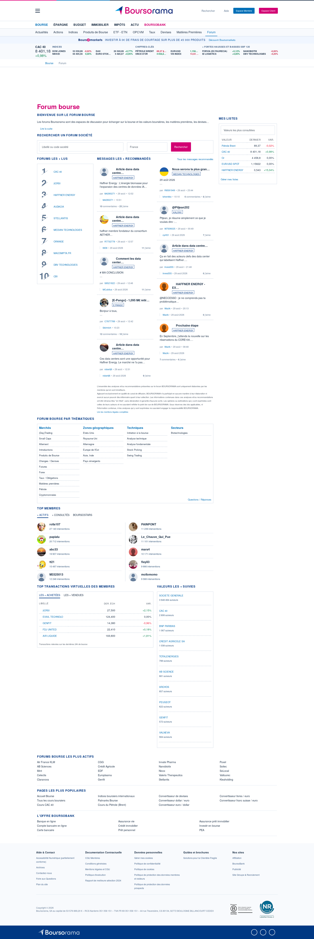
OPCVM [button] (138, 32)
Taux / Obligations (48, 478)
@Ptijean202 (180, 207)
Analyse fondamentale (138, 444)
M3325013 (56, 574)
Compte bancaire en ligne (52, 825)
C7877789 (109, 321)
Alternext (44, 444)
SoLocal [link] (224, 771)
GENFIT (47, 623)
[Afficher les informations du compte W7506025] (164, 210)
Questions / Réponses (199, 499)
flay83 (145, 562)
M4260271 (109, 193)
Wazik (167, 308)
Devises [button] (166, 32)
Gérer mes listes (229, 179)
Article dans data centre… (125, 171)
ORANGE (59, 241)
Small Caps (45, 438)
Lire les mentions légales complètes (113, 411)
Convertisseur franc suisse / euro (239, 800)
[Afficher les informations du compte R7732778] (104, 219)
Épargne (60, 25)
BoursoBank (155, 25)
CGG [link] (101, 762)
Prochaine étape (187, 325)
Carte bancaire (45, 830)
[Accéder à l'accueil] (38, 63)
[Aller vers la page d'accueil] (155, 10)
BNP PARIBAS (167, 626)
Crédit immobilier (128, 825)
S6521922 (109, 283)
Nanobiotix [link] (165, 766)
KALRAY (177, 212)
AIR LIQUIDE (50, 636)
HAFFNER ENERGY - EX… (188, 286)
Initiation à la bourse (137, 433)
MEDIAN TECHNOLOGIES (68, 230)
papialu (54, 537)
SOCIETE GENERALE (171, 595)
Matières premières (49, 483)
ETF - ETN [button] (120, 32)
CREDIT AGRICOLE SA (172, 641)
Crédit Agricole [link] (106, 766)
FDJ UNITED (50, 629)
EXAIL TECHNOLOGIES (56, 616)
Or (223, 158)
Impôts (119, 25)
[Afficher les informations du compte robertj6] (104, 347)
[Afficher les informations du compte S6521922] (104, 261)
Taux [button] (152, 32)
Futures (43, 466)
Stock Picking (134, 449)
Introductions (46, 449)
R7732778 (109, 241)
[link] (40, 867)
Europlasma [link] (105, 775)
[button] (37, 11)
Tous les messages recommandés (195, 159)
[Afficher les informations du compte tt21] (41, 564)
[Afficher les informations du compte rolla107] (41, 526)
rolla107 (54, 524)
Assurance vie (126, 821)
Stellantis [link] (164, 779)
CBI (56, 276)
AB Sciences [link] (44, 766)
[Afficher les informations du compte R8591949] (164, 171)
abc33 (53, 549)
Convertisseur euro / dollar (174, 805)
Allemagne (88, 444)
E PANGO (118, 305)
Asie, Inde (88, 455)
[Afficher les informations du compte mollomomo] (133, 577)
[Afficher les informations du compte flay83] (133, 564)
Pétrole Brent (229, 145)
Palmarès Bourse (108, 800)
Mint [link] (39, 771)
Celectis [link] (41, 775)
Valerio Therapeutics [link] (170, 775)
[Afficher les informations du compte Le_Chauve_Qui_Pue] (133, 539)
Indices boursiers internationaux (116, 796)
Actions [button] (58, 32)
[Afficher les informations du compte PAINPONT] (133, 526)
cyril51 (166, 235)
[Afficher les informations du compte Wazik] (164, 286)
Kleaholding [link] (226, 779)
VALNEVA (164, 732)
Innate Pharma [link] (167, 762)
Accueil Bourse (45, 796)
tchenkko (167, 196)
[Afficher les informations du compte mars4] (133, 552)
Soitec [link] (223, 766)
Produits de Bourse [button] (95, 32)
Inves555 (169, 267)
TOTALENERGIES (169, 656)
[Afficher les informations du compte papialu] (41, 539)
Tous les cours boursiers (51, 800)
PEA (201, 830)
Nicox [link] (162, 771)
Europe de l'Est (91, 449)
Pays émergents (91, 461)
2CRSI (57, 183)
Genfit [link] (101, 779)
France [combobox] (134, 147)
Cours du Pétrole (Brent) (112, 805)
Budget (79, 25)
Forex (42, 472)
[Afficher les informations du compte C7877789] (104, 302)
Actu (135, 25)
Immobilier (100, 25)
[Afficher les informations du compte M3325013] (41, 577)
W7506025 (169, 228)
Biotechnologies (179, 433)
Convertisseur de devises (173, 796)
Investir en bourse (209, 825)
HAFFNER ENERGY (64, 195)
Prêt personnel (126, 830)
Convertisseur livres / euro (235, 796)
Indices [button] (73, 32)
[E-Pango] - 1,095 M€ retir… (130, 300)
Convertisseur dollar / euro (174, 800)
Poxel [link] (223, 762)
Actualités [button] (41, 32)
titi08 (105, 247)
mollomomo (149, 574)
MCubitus (107, 289)
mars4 (145, 549)
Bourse (41, 25)
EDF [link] (100, 771)
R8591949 (169, 190)
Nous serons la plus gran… (191, 169)
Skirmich (107, 327)
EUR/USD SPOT (230, 164)
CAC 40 (40, 47)
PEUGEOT (165, 702)
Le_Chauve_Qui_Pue (155, 537)
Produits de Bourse (49, 455)
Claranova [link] (43, 779)
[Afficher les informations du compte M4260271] (104, 171)
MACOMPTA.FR (62, 253)
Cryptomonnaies (47, 494)
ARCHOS (164, 687)
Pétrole (43, 489)
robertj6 (108, 369)
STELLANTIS (61, 218)
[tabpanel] (125, 551)
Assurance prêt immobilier (214, 821)
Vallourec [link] (225, 775)
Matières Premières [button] (189, 32)
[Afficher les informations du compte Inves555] (164, 248)
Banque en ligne (46, 821)
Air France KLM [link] (46, 762)
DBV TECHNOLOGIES (66, 264)
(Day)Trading (45, 433)
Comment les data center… (126, 260)
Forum (211, 32)
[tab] (42, 515)
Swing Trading (134, 455)
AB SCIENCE (166, 671)
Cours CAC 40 (45, 805)
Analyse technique (136, 438)
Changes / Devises (49, 461)
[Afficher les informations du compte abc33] (41, 552)
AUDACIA (59, 206)
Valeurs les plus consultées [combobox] (239, 130)
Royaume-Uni (90, 438)
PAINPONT (148, 524)
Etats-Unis (88, 433)
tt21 (52, 562)
